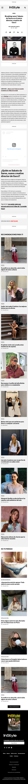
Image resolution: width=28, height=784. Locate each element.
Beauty (8, 753)
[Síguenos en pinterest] (11, 747)
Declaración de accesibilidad (14, 772)
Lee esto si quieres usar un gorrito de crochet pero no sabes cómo (13, 461)
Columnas (16, 756)
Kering (6, 96)
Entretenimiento (5, 579)
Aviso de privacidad (14, 762)
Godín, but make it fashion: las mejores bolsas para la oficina (14, 307)
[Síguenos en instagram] (6, 747)
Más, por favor (14, 706)
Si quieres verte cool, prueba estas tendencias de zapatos (12, 345)
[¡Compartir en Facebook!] (6, 32)
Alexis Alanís (5, 425)
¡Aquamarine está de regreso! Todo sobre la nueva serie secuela (12, 583)
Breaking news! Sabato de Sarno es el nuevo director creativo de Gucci (14, 19)
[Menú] (2, 7)
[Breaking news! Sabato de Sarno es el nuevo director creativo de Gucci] (14, 48)
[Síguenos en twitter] (9, 747)
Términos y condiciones (14, 764)
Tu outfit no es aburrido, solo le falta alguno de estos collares (13, 269)
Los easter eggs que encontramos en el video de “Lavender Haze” (14, 206)
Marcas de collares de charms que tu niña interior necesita (13, 537)
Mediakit (14, 767)
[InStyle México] (14, 7)
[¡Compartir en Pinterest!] (14, 32)
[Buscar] (25, 7)
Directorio (14, 769)
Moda (14, 13)
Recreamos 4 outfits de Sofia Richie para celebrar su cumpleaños (12, 384)
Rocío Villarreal (6, 662)
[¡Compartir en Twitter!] (10, 32)
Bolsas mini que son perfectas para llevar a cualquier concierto (12, 422)
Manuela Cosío (5, 271)
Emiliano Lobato (15, 26)
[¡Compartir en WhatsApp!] (22, 32)
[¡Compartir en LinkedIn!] (18, 32)
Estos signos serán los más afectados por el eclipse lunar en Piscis (13, 621)
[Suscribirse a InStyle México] (14, 722)
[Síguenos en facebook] (4, 747)
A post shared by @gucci (14, 164)
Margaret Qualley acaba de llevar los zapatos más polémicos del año (13, 499)
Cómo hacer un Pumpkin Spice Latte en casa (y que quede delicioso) (14, 660)
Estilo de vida (5, 618)
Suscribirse (14, 743)
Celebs (11, 756)
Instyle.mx (14, 221)
